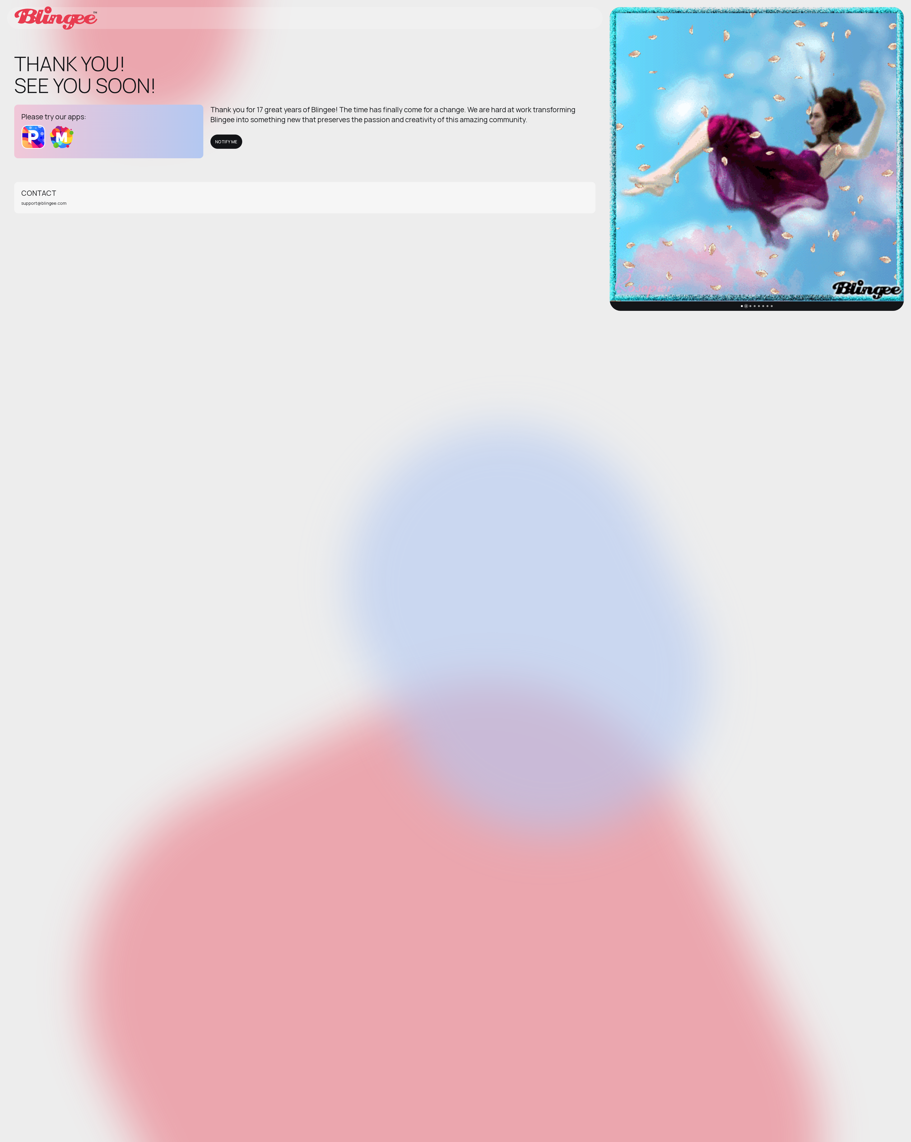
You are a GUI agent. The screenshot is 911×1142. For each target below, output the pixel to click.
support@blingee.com (43, 203)
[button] (742, 306)
